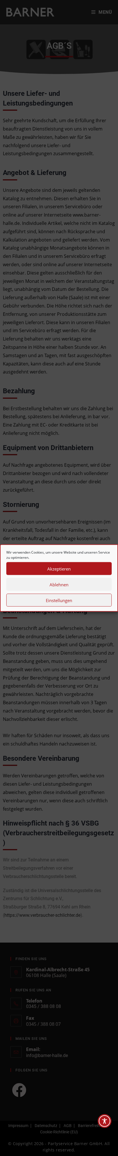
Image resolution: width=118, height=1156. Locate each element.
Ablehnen (59, 584)
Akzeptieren (59, 568)
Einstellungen (59, 600)
